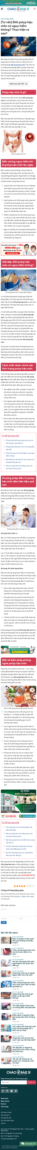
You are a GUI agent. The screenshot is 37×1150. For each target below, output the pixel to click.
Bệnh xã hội (5, 1101)
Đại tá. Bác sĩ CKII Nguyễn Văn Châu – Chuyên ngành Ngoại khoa (17, 1130)
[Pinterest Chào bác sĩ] (7, 1091)
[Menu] (2, 9)
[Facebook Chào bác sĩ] (3, 1091)
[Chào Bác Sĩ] (18, 3)
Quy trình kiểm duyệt (7, 1120)
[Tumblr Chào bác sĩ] (16, 1091)
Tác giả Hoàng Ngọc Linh (9, 1139)
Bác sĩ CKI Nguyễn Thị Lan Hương (11, 1133)
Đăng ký (31, 1082)
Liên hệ (3, 1123)
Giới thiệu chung (6, 1112)
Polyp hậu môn (7, 19)
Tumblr (32, 896)
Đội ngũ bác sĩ (5, 1115)
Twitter (23, 896)
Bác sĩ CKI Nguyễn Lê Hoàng (10, 1136)
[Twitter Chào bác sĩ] (12, 1091)
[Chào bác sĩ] (18, 9)
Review (3, 1104)
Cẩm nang (4, 1107)
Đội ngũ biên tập (6, 1118)
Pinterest (17, 896)
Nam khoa (4, 1098)
